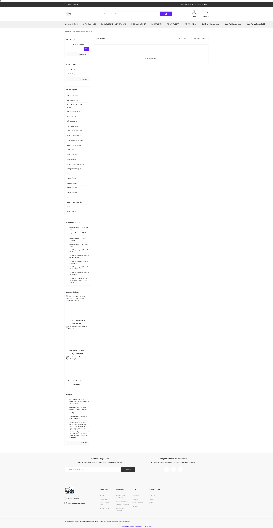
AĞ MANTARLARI (72, 121)
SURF (68, 207)
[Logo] (69, 14)
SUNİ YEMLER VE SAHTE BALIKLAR (74, 106)
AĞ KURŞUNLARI (72, 126)
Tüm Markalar (83, 79)
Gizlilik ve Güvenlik (122, 501)
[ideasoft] (125, 526)
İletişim (206, 4)
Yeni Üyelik (135, 495)
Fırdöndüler (71, 150)
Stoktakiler (101, 38)
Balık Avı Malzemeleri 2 (75, 140)
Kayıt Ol (128, 469)
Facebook (152, 495)
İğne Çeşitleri (71, 159)
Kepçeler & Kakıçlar (74, 169)
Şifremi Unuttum (137, 503)
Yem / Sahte (71, 212)
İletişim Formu (104, 508)
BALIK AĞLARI (71, 117)
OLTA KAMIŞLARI (72, 100)
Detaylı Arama (83, 54)
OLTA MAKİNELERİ (72, 95)
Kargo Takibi (196, 4)
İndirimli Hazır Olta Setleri (75, 164)
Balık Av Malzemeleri (74, 136)
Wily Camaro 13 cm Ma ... (78, 351)
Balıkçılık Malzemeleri (74, 145)
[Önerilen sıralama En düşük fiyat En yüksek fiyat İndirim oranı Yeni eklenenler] (199, 38)
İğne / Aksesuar (72, 155)
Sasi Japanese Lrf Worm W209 (82, 32)
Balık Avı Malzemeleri (74, 131)
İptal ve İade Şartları (122, 505)
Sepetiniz (135, 506)
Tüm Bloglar (84, 442)
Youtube (151, 503)
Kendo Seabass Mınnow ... (77, 381)
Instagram (152, 499)
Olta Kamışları (72, 183)
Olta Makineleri (72, 193)
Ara (86, 49)
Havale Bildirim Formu (105, 504)
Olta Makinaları (72, 188)
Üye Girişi (135, 499)
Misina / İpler (71, 178)
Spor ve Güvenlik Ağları (75, 202)
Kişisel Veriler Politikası (120, 509)
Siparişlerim (185, 4)
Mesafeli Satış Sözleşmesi (120, 496)
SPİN (68, 197)
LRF (68, 174)
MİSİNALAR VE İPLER (73, 112)
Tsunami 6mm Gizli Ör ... (78, 320)
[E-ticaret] (136, 526)
